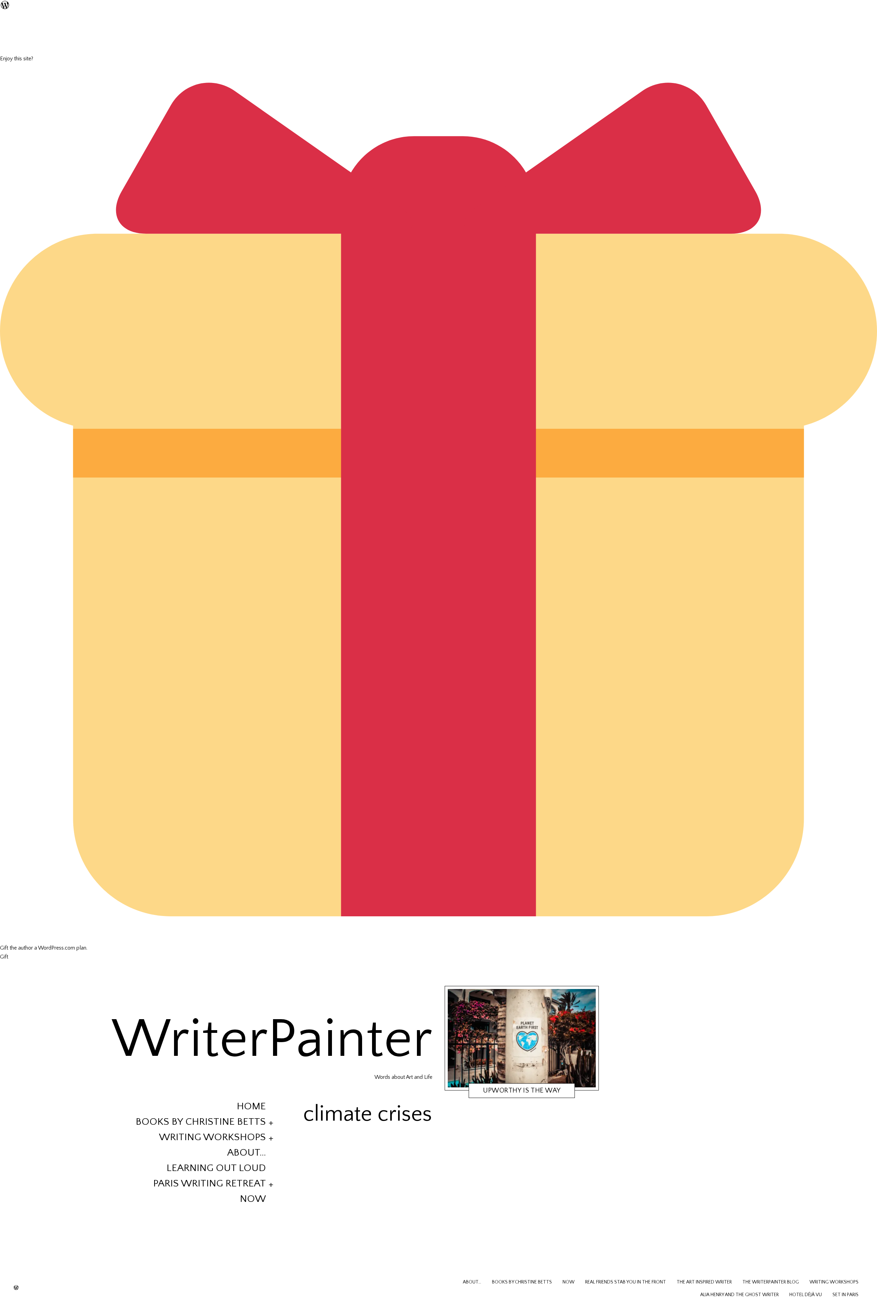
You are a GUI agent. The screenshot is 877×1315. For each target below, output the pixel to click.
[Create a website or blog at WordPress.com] (16, 1288)
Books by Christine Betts (201, 1121)
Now (253, 1199)
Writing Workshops (212, 1137)
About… (246, 1152)
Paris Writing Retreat (209, 1183)
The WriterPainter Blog (770, 1282)
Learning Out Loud (216, 1168)
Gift (4, 957)
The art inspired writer (704, 1282)
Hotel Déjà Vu (805, 1295)
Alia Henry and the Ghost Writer (739, 1295)
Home (251, 1106)
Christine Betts (525, 1092)
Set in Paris (845, 1295)
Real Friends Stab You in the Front (625, 1282)
